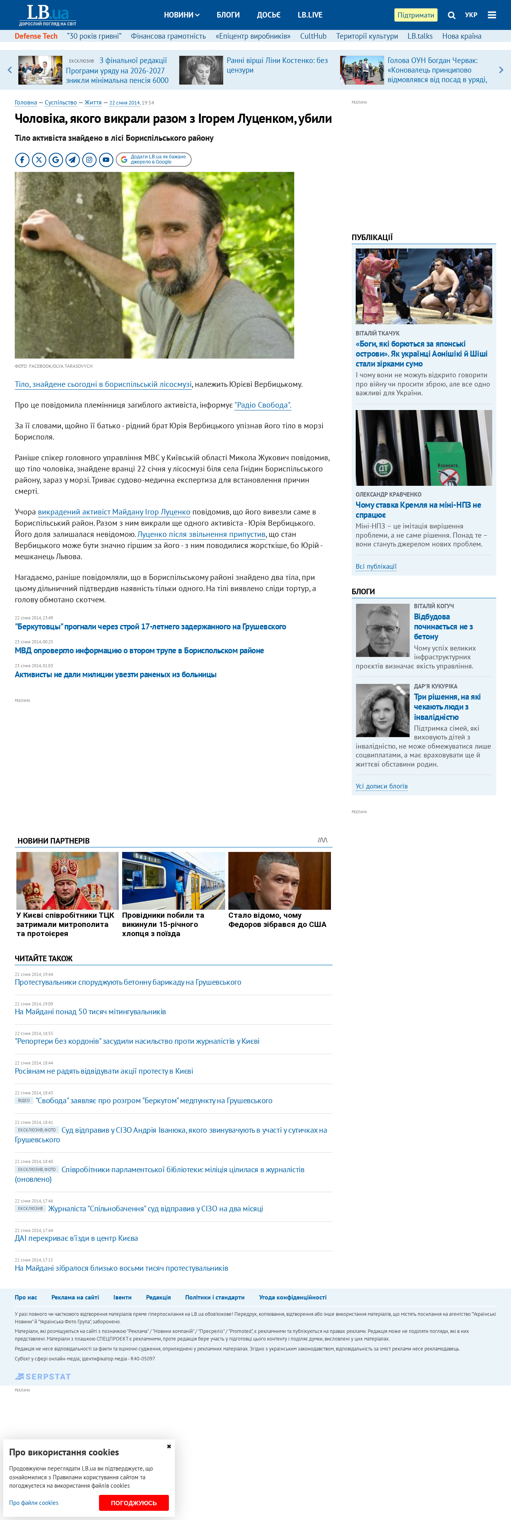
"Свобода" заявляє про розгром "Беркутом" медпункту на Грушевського (145, 1100)
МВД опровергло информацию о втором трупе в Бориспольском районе (139, 650)
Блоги (228, 15)
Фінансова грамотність (168, 36)
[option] (95, 70)
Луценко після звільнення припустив (201, 534)
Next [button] (501, 70)
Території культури (367, 36)
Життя (93, 102)
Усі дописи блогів (382, 786)
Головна (26, 102)
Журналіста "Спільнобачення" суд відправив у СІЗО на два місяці (140, 1208)
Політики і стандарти (215, 1297)
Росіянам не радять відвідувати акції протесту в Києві (104, 1071)
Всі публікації (376, 566)
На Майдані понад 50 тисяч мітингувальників (90, 1011)
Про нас (26, 1297)
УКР (471, 14)
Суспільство (61, 102)
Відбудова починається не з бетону (443, 626)
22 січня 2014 (124, 102)
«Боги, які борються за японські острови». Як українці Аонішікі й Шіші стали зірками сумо (421, 353)
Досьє (269, 15)
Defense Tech (36, 36)
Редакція (158, 1297)
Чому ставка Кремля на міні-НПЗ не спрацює (418, 509)
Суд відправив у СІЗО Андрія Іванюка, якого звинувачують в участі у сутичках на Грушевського (171, 1135)
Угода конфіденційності (293, 1297)
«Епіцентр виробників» (253, 36)
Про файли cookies (33, 1502)
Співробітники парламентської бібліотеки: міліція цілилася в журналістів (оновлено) (160, 1174)
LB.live (310, 15)
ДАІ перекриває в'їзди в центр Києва (76, 1238)
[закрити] (169, 1446)
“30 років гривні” (94, 36)
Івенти (122, 1297)
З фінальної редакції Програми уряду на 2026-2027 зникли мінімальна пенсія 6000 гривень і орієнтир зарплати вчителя (117, 79)
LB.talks (420, 36)
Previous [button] (10, 70)
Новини (179, 15)
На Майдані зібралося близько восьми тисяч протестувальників (121, 1268)
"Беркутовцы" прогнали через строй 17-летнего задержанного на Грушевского (150, 626)
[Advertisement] (174, 761)
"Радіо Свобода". (262, 405)
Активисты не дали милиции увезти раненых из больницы (116, 674)
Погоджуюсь (134, 1503)
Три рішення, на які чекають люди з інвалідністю (447, 706)
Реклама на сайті (75, 1297)
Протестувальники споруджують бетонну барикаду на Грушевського (128, 982)
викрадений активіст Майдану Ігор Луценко (114, 512)
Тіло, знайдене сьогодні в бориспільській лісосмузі (103, 384)
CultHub (313, 36)
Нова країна (461, 36)
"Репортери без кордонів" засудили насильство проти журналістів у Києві (137, 1041)
